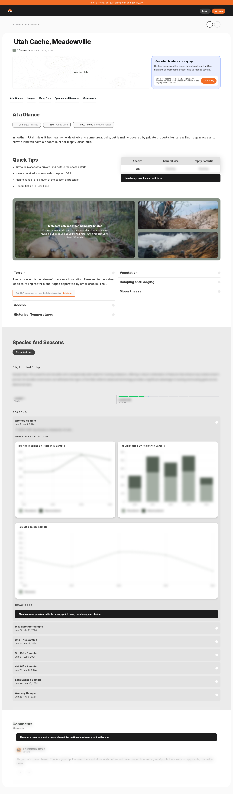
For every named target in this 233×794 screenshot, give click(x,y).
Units (34, 24)
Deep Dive (45, 98)
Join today (209, 81)
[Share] (210, 24)
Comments (89, 98)
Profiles (17, 24)
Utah (26, 24)
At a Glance (16, 98)
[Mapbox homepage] (20, 86)
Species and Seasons (67, 98)
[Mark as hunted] (217, 24)
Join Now (218, 11)
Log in (205, 11)
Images (31, 98)
